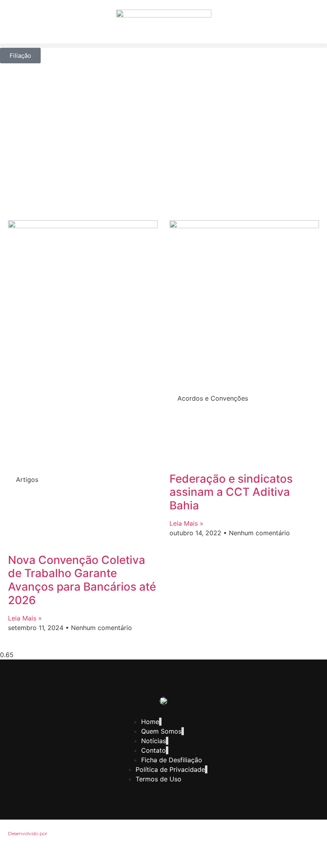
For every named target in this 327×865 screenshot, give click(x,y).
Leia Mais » (25, 618)
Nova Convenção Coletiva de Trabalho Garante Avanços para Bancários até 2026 (82, 580)
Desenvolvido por (27, 833)
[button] (163, 45)
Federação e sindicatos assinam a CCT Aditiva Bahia (231, 492)
